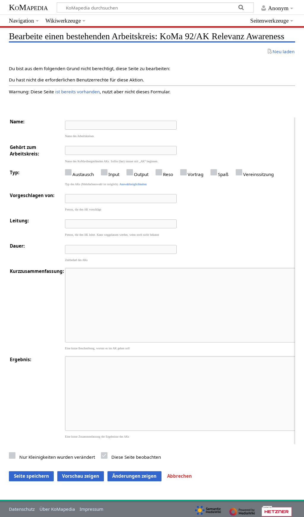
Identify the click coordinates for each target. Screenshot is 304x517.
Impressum (91, 509)
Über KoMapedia (57, 509)
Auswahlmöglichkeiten (133, 184)
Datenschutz (22, 509)
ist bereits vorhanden (77, 92)
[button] (179, 476)
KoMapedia (28, 7)
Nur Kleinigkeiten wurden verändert (57, 457)
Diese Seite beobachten (136, 457)
